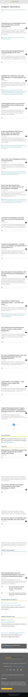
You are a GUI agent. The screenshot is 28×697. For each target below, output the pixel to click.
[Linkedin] (14, 670)
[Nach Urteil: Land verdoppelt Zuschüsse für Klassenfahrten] (14, 151)
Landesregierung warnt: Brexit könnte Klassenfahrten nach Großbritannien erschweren (13, 105)
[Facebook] (7, 670)
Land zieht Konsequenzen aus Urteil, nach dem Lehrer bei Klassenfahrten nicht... (12, 219)
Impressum (17, 695)
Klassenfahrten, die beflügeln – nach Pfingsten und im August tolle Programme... (12, 383)
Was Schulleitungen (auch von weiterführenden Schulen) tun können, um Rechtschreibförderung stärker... (13, 574)
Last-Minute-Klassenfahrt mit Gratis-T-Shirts (11, 605)
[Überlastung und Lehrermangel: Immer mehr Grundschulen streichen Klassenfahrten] (14, 15)
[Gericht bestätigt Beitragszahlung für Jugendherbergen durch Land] (14, 43)
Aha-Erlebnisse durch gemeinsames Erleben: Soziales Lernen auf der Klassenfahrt (12, 329)
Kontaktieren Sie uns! (7, 646)
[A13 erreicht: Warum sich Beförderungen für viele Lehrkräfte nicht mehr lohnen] (14, 532)
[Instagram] (10, 670)
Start (2, 4)
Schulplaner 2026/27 (13, 674)
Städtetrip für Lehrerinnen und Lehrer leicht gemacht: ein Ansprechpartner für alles (13, 77)
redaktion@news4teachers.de (18, 666)
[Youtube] (21, 670)
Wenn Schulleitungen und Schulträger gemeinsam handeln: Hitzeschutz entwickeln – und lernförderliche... (16, 588)
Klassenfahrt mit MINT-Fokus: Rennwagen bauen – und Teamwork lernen (12, 302)
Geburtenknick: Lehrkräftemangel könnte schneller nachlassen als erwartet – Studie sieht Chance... (14, 451)
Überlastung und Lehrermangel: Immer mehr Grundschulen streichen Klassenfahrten (13, 24)
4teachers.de (17, 694)
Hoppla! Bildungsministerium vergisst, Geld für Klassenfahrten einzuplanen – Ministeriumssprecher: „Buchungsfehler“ (13, 409)
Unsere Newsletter (5, 435)
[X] (17, 670)
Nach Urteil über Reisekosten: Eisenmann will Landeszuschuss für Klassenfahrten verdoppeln (12, 186)
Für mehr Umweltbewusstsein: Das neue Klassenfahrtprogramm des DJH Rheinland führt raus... (14, 356)
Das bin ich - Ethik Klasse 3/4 (7, 622)
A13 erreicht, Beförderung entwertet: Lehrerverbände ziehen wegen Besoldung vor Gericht (12, 486)
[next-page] (19, 425)
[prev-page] (8, 425)
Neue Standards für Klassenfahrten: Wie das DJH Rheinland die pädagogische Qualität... (13, 273)
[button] (2, 1)
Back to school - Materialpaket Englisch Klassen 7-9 (12, 632)
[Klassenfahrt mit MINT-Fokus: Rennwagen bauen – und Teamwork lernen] (14, 293)
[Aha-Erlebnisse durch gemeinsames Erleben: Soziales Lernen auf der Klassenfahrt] (14, 319)
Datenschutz (11, 695)
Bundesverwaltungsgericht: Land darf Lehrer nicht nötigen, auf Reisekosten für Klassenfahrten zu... (14, 245)
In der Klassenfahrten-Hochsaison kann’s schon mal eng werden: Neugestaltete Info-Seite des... (11, 133)
